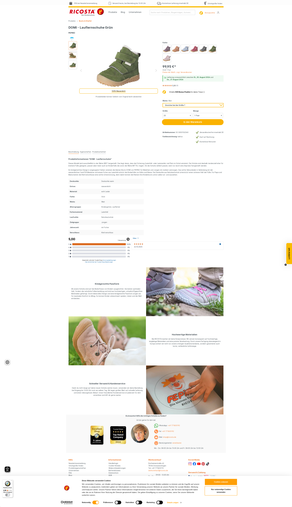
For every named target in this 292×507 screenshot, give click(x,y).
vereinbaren (176, 443)
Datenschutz (113, 473)
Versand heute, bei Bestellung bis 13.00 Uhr (128, 3)
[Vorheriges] (81, 70)
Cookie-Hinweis (114, 466)
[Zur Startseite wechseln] (87, 12)
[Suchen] (193, 12)
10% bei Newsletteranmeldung (85, 3)
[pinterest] (203, 464)
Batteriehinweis (114, 470)
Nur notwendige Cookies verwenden (221, 490)
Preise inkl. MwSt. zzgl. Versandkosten (177, 72)
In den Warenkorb (193, 122)
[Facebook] (194, 464)
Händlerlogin (113, 463)
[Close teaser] (285, 265)
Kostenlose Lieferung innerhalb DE (174, 3)
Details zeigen (172, 502)
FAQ (70, 473)
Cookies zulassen (221, 482)
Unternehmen (74, 470)
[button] (289, 253)
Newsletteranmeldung (77, 463)
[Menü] (11, 481)
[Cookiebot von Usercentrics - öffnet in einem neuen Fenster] (67, 502)
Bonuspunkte (210, 13)
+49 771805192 (174, 425)
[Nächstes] (156, 70)
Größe (165, 111)
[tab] (73, 152)
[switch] (118, 502)
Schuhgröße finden (214, 3)
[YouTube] (199, 464)
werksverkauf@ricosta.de (158, 470)
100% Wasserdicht (119, 91)
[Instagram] (190, 464)
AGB (110, 475)
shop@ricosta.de (169, 437)
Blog (70, 475)
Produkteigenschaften (77, 468)
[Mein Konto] (218, 12)
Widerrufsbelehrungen (117, 468)
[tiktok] (207, 464)
